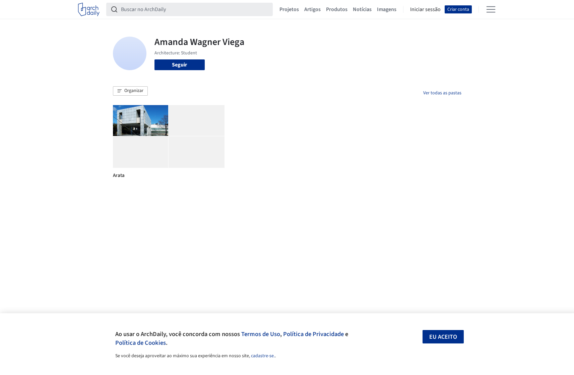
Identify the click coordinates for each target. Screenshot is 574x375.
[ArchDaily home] (89, 9)
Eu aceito (443, 337)
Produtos (336, 9)
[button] (130, 91)
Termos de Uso (260, 334)
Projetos (289, 9)
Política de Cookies (140, 342)
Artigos (312, 9)
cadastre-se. (263, 356)
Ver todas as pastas (442, 93)
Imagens (386, 9)
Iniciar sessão (425, 9)
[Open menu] (491, 9)
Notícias (362, 9)
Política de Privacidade (313, 334)
